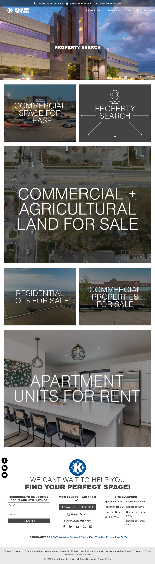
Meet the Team (112, 517)
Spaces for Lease (114, 501)
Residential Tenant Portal (135, 522)
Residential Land (135, 506)
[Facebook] (5, 461)
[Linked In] (5, 468)
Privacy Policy (104, 559)
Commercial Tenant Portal (136, 514)
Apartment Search (135, 501)
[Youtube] (5, 475)
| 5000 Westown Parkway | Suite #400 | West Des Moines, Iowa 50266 (78, 537)
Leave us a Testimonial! (77, 507)
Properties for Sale (114, 506)
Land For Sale (112, 512)
